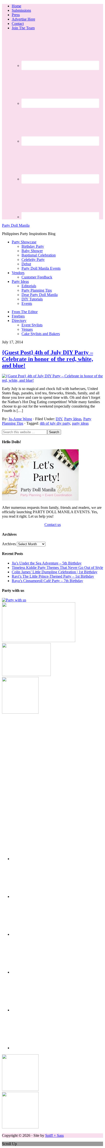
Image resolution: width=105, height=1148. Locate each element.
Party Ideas (72, 419)
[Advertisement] (52, 767)
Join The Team (23, 28)
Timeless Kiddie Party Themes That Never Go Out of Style (57, 567)
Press (16, 15)
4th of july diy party (55, 423)
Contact (18, 23)
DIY (59, 419)
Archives (9, 544)
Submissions (21, 10)
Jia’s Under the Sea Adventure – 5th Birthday (47, 563)
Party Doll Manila (16, 225)
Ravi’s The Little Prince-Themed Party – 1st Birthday (53, 576)
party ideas (80, 423)
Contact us (52, 525)
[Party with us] (14, 600)
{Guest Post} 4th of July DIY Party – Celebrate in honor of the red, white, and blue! (47, 359)
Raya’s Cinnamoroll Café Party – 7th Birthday (47, 581)
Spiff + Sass (54, 1135)
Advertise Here (23, 19)
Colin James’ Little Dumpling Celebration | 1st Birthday (54, 572)
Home (16, 6)
